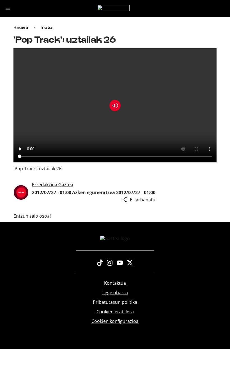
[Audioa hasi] (115, 105)
